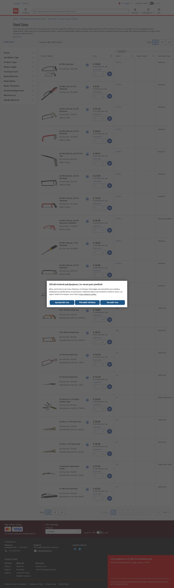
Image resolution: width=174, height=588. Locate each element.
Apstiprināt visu (62, 302)
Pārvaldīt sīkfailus (87, 302)
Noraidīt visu (112, 302)
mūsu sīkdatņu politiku (87, 294)
